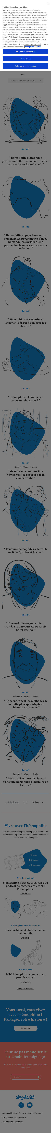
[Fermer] (48, 3)
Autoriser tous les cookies (25, 66)
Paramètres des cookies (25, 52)
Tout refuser (25, 59)
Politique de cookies (33, 47)
